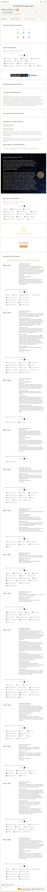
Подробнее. (6, 886)
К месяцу (35, 10)
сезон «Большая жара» (7, 12)
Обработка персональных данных (38, 888)
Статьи (23, 890)
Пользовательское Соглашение (24, 888)
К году (43, 10)
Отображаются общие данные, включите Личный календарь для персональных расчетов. (21, 148)
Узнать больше (23, 246)
